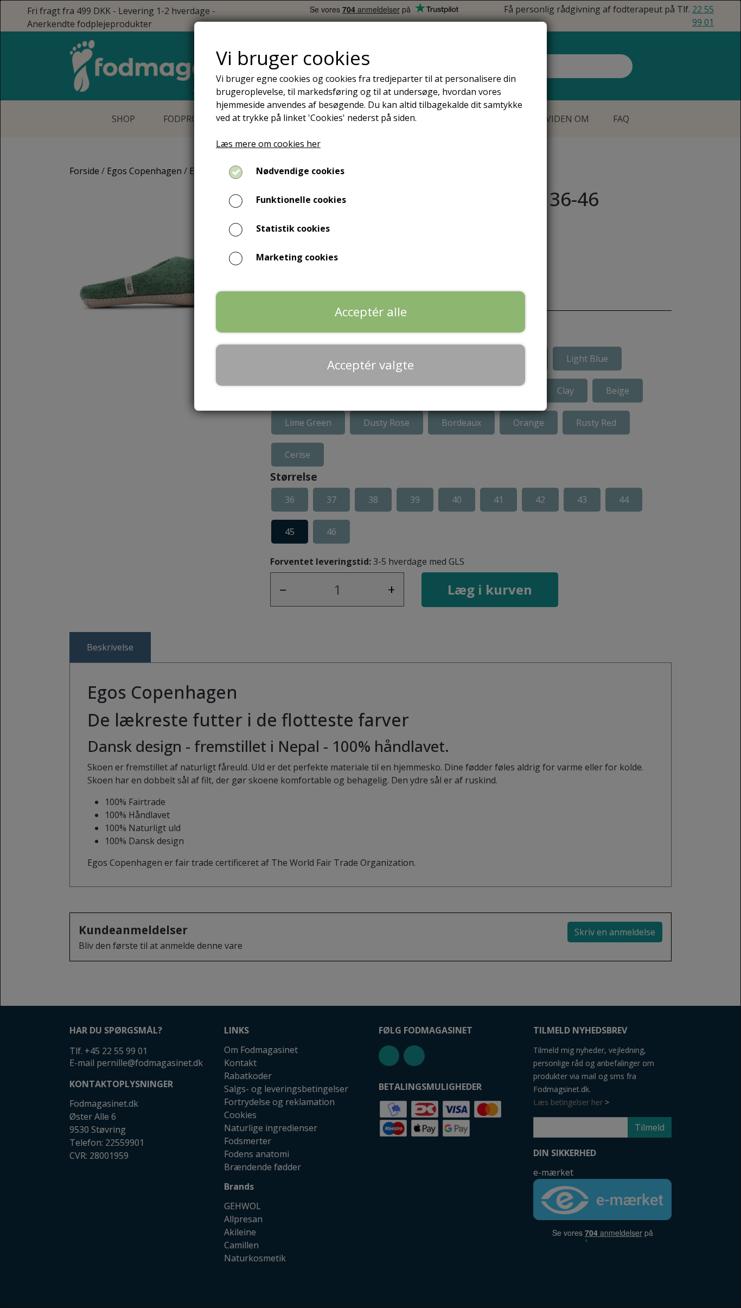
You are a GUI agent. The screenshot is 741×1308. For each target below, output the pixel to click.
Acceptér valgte (370, 364)
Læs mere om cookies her (268, 144)
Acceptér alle (371, 311)
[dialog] (370, 654)
